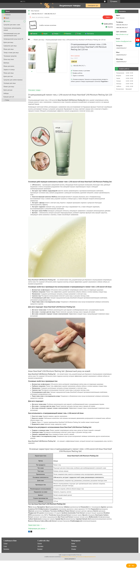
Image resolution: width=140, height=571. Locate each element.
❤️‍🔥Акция (6, 18)
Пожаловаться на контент (68, 556)
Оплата (40, 543)
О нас (5, 546)
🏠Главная (33, 33)
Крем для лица (8, 42)
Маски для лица (9, 49)
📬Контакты (89, 33)
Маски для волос (9, 66)
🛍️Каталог (7, 21)
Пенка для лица (9, 73)
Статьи (5, 543)
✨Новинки (7, 15)
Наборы (6, 93)
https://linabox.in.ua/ (122, 34)
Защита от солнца (9, 69)
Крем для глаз (8, 76)
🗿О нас (78, 33)
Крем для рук (8, 90)
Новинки (73, 546)
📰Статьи (6, 100)
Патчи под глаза (9, 59)
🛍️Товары (55, 33)
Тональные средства (10, 56)
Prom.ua (79, 555)
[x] (31, 532)
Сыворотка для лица (10, 46)
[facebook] (29, 532)
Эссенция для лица (10, 83)
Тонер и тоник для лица (11, 52)
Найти (108, 17)
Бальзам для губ (9, 97)
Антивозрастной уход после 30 (13, 39)
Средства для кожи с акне (12, 25)
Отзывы (73, 549)
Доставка (40, 546)
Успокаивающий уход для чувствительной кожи (12, 34)
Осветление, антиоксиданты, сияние (12, 29)
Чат (133, 565)
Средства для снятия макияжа (13, 80)
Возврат (40, 549)
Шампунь (6, 63)
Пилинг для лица (9, 86)
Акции (73, 543)
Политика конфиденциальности (86, 556)
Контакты (6, 549)
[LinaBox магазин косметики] (32, 25)
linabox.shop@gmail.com (123, 41)
